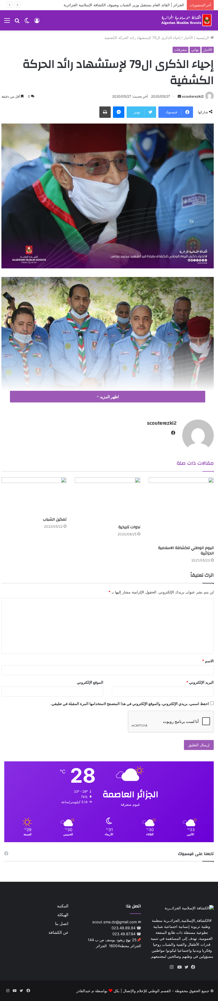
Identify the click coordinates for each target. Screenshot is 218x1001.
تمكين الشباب (54, 519)
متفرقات (180, 50)
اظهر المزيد (109, 396)
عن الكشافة (58, 932)
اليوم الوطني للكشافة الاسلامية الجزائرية (186, 550)
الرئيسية (203, 37)
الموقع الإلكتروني (90, 682)
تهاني (195, 50)
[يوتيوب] (178, 967)
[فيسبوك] (191, 967)
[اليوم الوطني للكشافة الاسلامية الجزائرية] (181, 509)
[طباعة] (105, 112)
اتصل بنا (61, 923)
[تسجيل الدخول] (37, 22)
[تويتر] (185, 967)
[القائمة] (7, 22)
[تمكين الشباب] (33, 495)
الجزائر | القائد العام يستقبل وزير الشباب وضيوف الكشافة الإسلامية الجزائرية (124, 5)
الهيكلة (62, 914)
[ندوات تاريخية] (107, 499)
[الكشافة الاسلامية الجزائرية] (187, 20)
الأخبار (188, 37)
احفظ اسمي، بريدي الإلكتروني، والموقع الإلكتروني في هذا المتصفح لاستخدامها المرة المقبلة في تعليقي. (130, 703)
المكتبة (62, 906)
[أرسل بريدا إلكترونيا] (179, 96)
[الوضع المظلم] (27, 22)
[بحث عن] (17, 22)
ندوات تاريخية (129, 527)
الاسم (208, 661)
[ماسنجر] (118, 112)
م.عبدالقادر (85, 990)
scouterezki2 (193, 96)
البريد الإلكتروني (200, 682)
